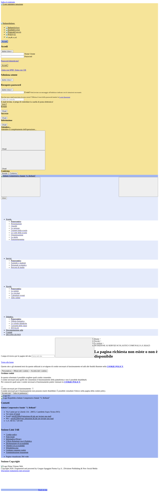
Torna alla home (7, 362)
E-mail (27, 92)
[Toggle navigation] (20, 187)
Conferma (13, 173)
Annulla (4, 173)
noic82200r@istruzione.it (31, 416)
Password (28, 56)
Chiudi (4, 111)
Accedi (4, 41)
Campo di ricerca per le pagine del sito (16, 356)
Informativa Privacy (13, 439)
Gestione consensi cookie (16, 450)
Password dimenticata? (10, 61)
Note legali (10, 437)
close (4, 198)
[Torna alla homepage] (79, 176)
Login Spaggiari (64, 97)
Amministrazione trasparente (17, 452)
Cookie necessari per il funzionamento (16, 389)
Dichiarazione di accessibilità (17, 443)
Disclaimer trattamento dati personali (15, 471)
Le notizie (98, 343)
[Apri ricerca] (138, 187)
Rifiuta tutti (21, 371)
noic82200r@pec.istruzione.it (32, 418)
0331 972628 (14, 414)
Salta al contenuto (8, 2)
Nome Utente (29, 54)
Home (96, 339)
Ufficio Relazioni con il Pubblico (19, 441)
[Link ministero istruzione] (12, 4)
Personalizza (6, 371)
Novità (97, 341)
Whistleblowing (12, 448)
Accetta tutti (39, 371)
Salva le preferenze (20, 393)
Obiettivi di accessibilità (15, 446)
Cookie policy (11, 434)
